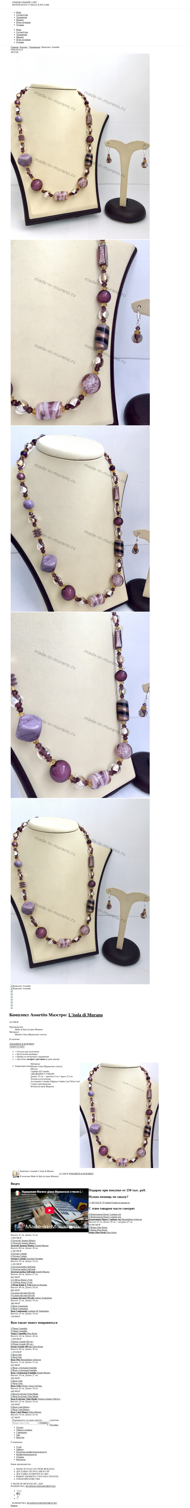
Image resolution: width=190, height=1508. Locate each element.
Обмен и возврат (24, 1430)
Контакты (21, 1459)
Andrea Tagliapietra (31, 1298)
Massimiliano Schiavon (115, 1219)
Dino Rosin (103, 1232)
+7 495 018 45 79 (96, 1202)
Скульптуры (22, 32)
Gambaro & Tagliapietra (30, 1311)
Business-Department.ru (41, 1486)
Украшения (21, 34)
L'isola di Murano (85, 1014)
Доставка (54, 1425)
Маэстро (20, 1437)
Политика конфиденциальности (31, 1452)
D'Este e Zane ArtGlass (26, 1386)
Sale (18, 1435)
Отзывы (20, 42)
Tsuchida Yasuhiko (27, 1258)
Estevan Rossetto (29, 1285)
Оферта (19, 1449)
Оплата (19, 1427)
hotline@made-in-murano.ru (117, 1202)
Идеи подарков (23, 39)
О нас (19, 1447)
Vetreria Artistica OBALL (36, 1399)
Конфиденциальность (26, 1454)
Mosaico (20, 37)
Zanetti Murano (30, 1245)
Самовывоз (21, 1432)
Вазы (18, 29)
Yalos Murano (26, 1412)
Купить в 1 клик (17, 1047)
